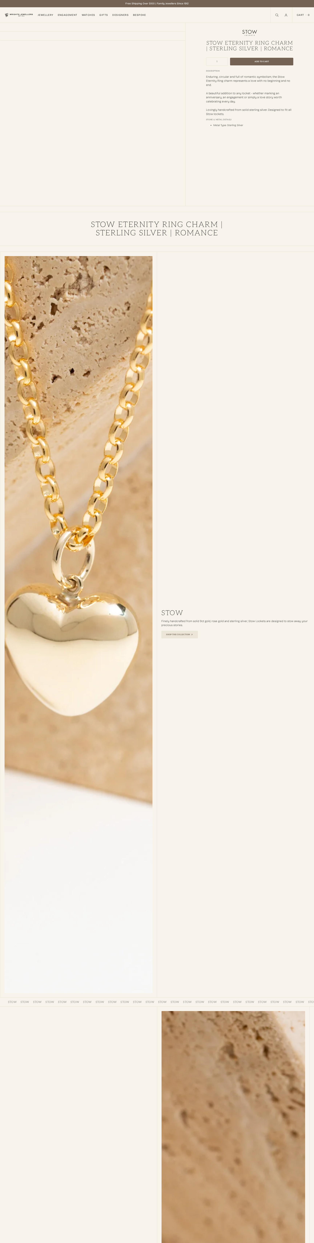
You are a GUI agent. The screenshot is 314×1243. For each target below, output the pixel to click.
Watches (88, 15)
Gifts (103, 15)
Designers (120, 15)
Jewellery (45, 15)
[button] (286, 15)
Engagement (67, 15)
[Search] (276, 15)
